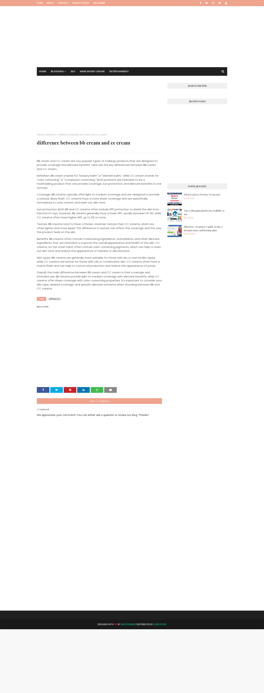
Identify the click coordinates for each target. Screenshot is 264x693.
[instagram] (213, 3)
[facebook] (200, 3)
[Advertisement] (132, 31)
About (50, 2)
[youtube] (225, 3)
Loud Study (160, 624)
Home (40, 2)
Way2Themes (128, 624)
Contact (63, 2)
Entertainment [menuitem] (119, 71)
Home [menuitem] (42, 71)
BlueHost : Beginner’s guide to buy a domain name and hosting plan (203, 228)
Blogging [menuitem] (57, 71)
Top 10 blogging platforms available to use (204, 212)
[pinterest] (219, 3)
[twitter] (206, 3)
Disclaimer (99, 2)
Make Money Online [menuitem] (92, 71)
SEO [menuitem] (73, 71)
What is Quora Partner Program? (202, 194)
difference (50, 134)
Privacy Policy (80, 2)
